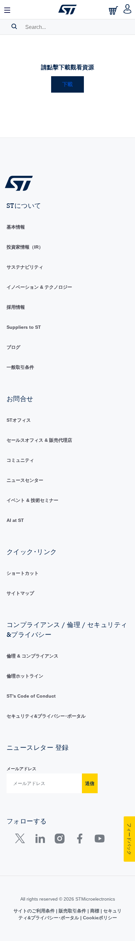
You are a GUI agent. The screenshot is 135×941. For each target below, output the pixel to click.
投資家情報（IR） (25, 247)
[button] (7, 9)
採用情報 (16, 307)
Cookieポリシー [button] (99, 917)
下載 (67, 84)
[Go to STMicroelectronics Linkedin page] (40, 840)
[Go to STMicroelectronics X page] (21, 840)
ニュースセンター (25, 480)
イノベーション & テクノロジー (39, 287)
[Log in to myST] (128, 9)
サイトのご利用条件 (34, 910)
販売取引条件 (72, 910)
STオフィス (19, 420)
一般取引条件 (20, 367)
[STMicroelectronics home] (67, 9)
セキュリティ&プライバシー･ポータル (46, 716)
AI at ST (15, 520)
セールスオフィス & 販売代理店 (39, 440)
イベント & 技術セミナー (32, 500)
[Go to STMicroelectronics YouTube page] (99, 840)
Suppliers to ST (24, 327)
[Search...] (14, 26)
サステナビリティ (25, 267)
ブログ (13, 347)
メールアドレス (21, 768)
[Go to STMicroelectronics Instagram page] (59, 840)
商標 (95, 910)
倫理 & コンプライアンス (32, 656)
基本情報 (16, 227)
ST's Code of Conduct (31, 696)
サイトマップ (20, 593)
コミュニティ (20, 460)
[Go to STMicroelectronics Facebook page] (79, 840)
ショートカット (23, 573)
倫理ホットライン (25, 676)
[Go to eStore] (114, 10)
